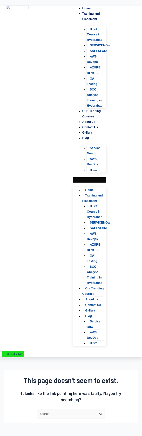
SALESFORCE (100, 51)
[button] (89, 180)
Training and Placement (91, 16)
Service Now (93, 150)
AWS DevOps (92, 161)
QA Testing (92, 81)
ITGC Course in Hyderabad (94, 34)
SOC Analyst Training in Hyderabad (94, 97)
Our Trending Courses (91, 113)
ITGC (93, 169)
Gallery (87, 132)
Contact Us (90, 127)
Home (86, 8)
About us (88, 121)
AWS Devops (92, 59)
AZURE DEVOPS (93, 70)
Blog (85, 138)
